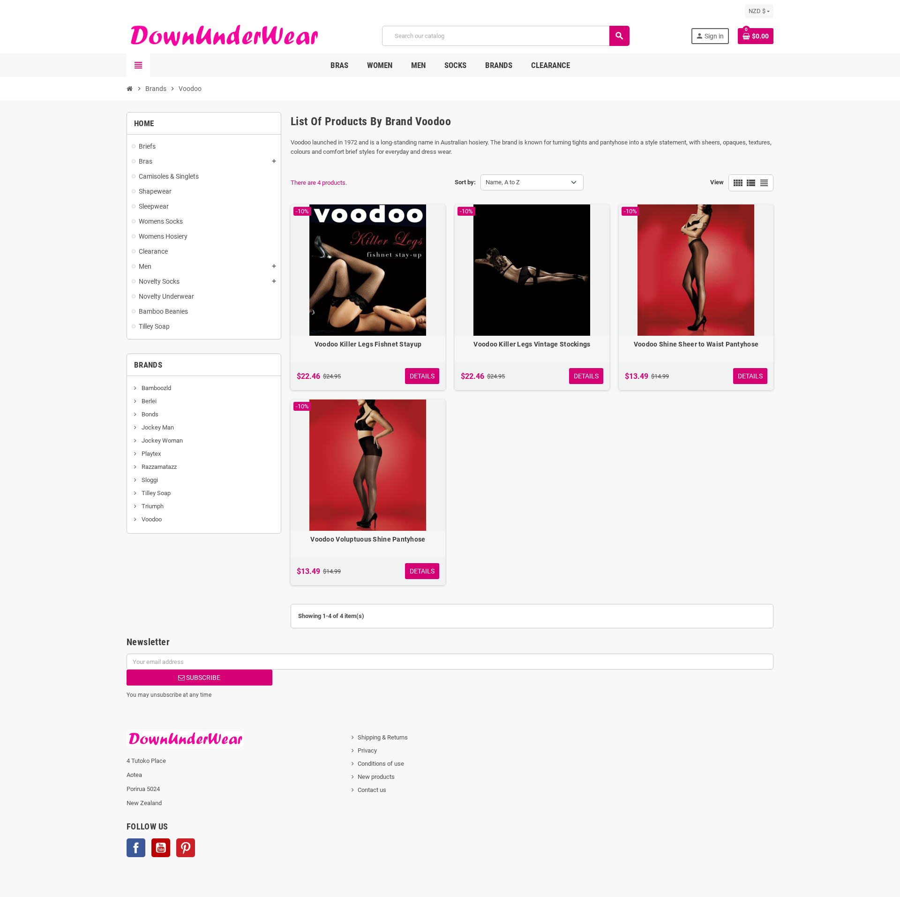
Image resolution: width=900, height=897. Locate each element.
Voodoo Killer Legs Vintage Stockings (531, 344)
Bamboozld (155, 388)
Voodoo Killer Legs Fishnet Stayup (368, 344)
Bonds (149, 414)
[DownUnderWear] (224, 35)
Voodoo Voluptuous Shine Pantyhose (367, 539)
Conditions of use (381, 763)
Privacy (367, 750)
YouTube (160, 847)
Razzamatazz (158, 466)
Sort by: (465, 182)
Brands (148, 364)
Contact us (372, 789)
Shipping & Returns (383, 737)
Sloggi (149, 479)
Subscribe (202, 677)
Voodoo (151, 519)
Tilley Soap (155, 493)
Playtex (150, 453)
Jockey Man (157, 427)
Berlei (148, 401)
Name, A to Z (503, 182)
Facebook (136, 847)
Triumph (152, 506)
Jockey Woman (161, 440)
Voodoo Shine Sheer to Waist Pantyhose (696, 344)
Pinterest (185, 847)
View (717, 182)
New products (376, 776)
